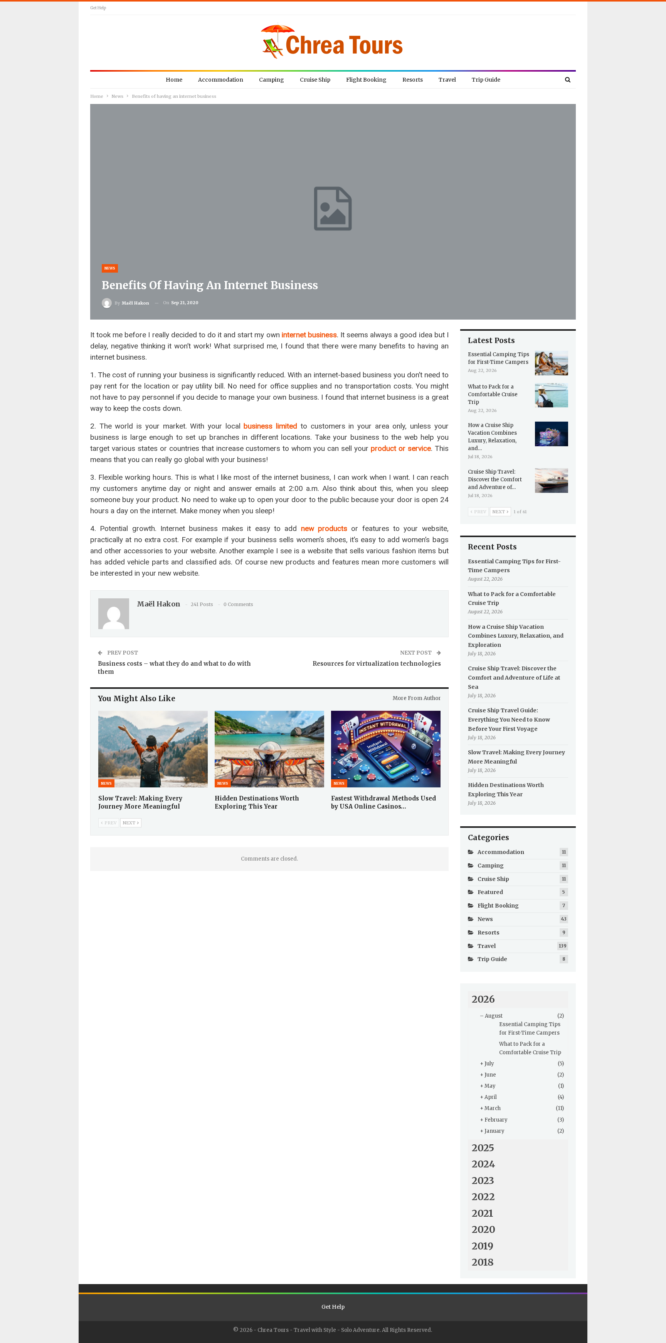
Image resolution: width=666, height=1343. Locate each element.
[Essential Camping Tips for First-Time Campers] (551, 363)
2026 (483, 999)
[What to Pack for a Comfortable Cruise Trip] (551, 395)
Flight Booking (366, 79)
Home (174, 79)
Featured (490, 892)
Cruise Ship (315, 79)
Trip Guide (486, 79)
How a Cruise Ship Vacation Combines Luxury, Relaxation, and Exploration (515, 636)
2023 (483, 1180)
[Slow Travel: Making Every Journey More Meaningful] (153, 749)
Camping (271, 79)
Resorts (412, 79)
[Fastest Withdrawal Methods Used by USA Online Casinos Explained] (386, 749)
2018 (483, 1262)
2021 (482, 1213)
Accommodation (220, 79)
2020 (483, 1229)
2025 (483, 1148)
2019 (482, 1246)
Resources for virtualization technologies (377, 663)
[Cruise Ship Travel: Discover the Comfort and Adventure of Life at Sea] (551, 480)
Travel (447, 79)
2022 (483, 1197)
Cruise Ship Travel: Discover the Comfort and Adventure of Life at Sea (514, 677)
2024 (483, 1164)
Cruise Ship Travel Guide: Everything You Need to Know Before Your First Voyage (509, 719)
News (109, 268)
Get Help (98, 7)
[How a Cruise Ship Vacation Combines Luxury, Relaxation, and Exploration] (551, 434)
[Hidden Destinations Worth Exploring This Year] (269, 749)
